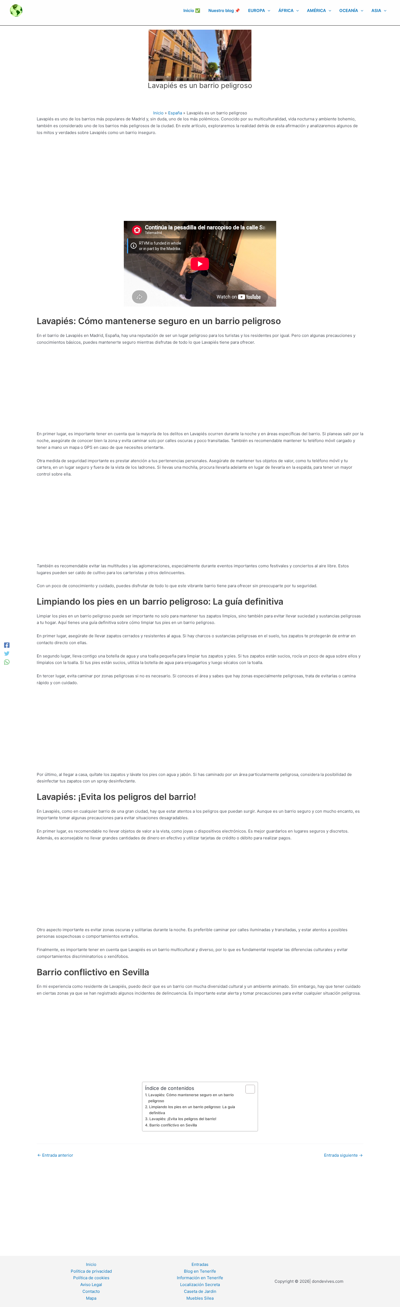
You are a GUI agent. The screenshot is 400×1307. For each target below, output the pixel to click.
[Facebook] (7, 645)
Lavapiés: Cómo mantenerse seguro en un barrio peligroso (191, 1098)
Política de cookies (91, 1277)
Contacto (91, 1291)
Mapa (91, 1298)
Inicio (91, 1264)
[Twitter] (7, 653)
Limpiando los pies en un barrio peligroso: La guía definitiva (192, 1110)
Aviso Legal (91, 1284)
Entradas (200, 1264)
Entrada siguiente (343, 1155)
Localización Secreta (200, 1284)
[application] (267, 11)
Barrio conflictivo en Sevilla (173, 1125)
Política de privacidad (91, 1271)
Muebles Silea (200, 1298)
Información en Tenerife (200, 1277)
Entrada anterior (55, 1155)
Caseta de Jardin (200, 1291)
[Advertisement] (200, 180)
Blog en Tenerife (200, 1271)
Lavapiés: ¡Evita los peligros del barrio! (182, 1119)
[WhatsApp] (7, 662)
